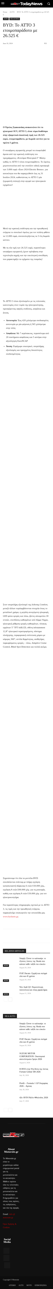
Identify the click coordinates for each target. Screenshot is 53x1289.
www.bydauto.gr (10, 916)
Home (5, 12)
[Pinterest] (29, 936)
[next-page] (10, 999)
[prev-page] (6, 999)
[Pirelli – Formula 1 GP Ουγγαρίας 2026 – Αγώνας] (10, 1087)
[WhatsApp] (35, 936)
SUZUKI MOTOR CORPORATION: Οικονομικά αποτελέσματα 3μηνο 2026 (32, 1056)
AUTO (12, 12)
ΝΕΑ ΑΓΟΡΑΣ (14, 19)
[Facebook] (15, 936)
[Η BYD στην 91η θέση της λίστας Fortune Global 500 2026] (10, 1072)
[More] (42, 936)
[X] (22, 936)
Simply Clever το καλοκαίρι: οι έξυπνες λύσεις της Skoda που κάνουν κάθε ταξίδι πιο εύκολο (32, 961)
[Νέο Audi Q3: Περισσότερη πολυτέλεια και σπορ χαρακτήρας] (10, 991)
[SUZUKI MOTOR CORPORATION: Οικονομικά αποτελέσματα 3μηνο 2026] (10, 1057)
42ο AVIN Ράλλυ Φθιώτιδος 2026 (33, 1097)
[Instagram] (6, 1258)
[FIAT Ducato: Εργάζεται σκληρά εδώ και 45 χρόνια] (10, 977)
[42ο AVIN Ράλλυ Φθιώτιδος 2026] (10, 1101)
